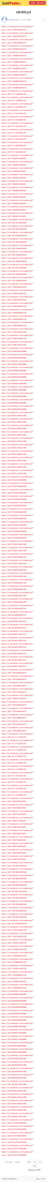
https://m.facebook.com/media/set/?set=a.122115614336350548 (17, 234)
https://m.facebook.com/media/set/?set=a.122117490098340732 (17, 324)
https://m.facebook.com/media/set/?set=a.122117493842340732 (17, 954)
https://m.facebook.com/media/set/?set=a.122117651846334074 (17, 710)
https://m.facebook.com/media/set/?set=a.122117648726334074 (17, 28)
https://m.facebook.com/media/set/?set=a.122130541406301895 (17, 465)
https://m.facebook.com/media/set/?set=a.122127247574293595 (17, 1147)
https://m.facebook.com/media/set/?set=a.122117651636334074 (17, 671)
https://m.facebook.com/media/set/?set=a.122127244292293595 (17, 536)
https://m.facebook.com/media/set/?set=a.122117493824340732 (17, 947)
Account (41, 3)
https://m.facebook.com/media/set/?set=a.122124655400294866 (17, 369)
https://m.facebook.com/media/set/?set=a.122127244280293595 (17, 529)
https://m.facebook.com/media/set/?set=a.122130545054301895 (17, 1070)
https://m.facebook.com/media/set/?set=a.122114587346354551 (17, 838)
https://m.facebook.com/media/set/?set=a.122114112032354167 (17, 124)
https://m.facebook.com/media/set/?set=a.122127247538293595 (17, 1134)
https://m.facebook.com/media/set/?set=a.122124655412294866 (17, 382)
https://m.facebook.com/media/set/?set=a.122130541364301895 (17, 433)
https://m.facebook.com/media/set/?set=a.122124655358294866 (17, 349)
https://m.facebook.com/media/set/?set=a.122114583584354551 (17, 189)
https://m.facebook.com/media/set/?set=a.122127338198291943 (17, 574)
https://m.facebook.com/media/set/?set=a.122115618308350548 (17, 883)
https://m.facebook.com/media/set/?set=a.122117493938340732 (17, 973)
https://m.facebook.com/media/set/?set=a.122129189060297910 (17, 607)
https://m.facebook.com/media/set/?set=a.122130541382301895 (17, 452)
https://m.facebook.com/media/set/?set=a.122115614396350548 (17, 279)
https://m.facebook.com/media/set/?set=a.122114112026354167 (17, 118)
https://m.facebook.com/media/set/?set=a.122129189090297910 (17, 626)
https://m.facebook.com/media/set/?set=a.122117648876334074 (17, 79)
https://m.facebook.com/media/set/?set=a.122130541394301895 (17, 459)
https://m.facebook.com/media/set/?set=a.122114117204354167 (17, 774)
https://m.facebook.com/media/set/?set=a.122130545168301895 (17, 1102)
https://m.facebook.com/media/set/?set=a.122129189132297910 (17, 645)
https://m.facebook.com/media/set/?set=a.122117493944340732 (17, 980)
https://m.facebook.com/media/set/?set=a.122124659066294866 (17, 1018)
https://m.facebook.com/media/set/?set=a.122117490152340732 (17, 343)
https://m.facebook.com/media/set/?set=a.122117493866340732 (17, 960)
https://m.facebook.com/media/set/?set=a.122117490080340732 (17, 317)
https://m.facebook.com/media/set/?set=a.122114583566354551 (17, 169)
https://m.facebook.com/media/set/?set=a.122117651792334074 (17, 690)
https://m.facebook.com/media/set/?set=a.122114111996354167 (17, 99)
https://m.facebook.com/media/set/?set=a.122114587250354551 (17, 800)
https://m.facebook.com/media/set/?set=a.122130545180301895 (17, 1108)
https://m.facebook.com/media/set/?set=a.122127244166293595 (17, 484)
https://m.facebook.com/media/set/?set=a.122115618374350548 (17, 915)
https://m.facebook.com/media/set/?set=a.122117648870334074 (17, 73)
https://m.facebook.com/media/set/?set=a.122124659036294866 (17, 1005)
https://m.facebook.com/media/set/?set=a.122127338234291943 (17, 594)
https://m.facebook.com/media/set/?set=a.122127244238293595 (17, 510)
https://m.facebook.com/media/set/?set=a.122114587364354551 (17, 851)
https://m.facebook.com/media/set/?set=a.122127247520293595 (17, 1121)
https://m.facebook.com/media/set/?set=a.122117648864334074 (17, 67)
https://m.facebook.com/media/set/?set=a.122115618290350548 (17, 877)
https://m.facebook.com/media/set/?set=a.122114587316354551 (17, 819)
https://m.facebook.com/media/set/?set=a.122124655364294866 (17, 356)
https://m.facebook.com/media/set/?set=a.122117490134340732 (17, 330)
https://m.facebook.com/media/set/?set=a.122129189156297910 (17, 652)
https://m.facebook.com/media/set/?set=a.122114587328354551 (17, 832)
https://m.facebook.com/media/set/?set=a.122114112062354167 (17, 150)
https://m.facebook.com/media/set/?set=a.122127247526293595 (17, 1127)
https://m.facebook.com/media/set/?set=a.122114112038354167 (17, 131)
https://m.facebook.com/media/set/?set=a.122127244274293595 (17, 523)
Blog (38, 1178)
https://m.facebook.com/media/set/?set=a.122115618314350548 (17, 890)
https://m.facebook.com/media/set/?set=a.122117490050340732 (17, 298)
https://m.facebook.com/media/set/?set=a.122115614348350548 (17, 247)
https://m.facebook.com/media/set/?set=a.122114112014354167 (17, 112)
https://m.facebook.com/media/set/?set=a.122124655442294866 (17, 401)
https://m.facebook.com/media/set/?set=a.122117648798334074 (17, 41)
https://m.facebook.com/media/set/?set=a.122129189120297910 (17, 639)
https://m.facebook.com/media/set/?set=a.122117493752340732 (17, 928)
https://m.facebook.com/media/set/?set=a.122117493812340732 (17, 941)
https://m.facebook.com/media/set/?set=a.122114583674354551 (17, 214)
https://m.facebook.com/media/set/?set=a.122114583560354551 (17, 163)
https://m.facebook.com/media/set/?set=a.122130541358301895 (17, 427)
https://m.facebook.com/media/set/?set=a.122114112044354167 (17, 137)
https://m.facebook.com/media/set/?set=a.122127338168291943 (17, 555)
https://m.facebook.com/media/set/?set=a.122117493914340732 (17, 967)
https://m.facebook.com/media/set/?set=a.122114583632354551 (17, 195)
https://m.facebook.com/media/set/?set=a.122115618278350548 (17, 864)
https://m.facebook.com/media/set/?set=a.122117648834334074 (17, 54)
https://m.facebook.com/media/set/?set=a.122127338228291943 (17, 587)
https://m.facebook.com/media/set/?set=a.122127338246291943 (17, 600)
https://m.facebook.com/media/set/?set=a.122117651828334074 (17, 703)
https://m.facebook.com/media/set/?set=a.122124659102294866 (17, 1031)
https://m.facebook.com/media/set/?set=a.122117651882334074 (17, 729)
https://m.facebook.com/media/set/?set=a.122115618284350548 (17, 870)
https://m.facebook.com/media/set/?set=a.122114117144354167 (17, 761)
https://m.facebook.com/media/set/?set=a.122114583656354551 (17, 208)
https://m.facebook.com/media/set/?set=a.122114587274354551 (17, 812)
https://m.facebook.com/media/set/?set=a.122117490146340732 (17, 337)
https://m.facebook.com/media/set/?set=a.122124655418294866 (17, 388)
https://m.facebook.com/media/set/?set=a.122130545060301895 (17, 1076)
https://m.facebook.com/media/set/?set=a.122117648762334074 (17, 34)
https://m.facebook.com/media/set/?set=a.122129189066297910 (17, 613)
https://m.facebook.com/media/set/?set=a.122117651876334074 (17, 722)
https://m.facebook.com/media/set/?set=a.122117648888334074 (17, 86)
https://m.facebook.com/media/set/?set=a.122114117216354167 (17, 780)
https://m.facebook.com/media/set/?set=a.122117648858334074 (17, 60)
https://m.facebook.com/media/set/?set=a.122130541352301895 (17, 420)
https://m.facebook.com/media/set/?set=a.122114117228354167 (17, 793)
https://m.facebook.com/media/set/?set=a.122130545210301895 (17, 1115)
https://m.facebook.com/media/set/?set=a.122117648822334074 (17, 47)
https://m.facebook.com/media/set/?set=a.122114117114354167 (17, 735)
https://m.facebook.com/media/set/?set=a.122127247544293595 (17, 1140)
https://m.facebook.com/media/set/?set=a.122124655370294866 (17, 362)
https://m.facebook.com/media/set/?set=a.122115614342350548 (17, 240)
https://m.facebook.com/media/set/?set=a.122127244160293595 (17, 478)
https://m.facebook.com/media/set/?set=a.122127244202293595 (17, 491)
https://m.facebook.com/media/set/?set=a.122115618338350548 (17, 902)
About (43, 1178)
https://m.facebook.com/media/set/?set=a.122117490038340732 (17, 285)
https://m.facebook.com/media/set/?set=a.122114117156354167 (17, 767)
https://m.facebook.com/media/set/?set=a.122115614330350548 (17, 227)
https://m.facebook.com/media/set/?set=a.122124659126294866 (17, 1044)
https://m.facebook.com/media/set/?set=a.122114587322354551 (17, 825)
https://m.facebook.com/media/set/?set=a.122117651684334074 (17, 684)
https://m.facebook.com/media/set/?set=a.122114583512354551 (17, 157)
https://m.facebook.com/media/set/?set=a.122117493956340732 (17, 986)
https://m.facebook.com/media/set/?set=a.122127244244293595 (17, 517)
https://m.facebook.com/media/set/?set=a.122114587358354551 (17, 845)
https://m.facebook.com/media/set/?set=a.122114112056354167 (17, 144)
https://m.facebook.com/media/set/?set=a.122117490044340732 (17, 292)
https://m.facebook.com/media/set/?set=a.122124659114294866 (17, 1037)
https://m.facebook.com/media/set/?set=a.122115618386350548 (17, 922)
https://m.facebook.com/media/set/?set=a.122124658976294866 (17, 992)
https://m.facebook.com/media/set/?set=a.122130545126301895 (17, 1089)
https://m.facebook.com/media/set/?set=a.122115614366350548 (17, 259)
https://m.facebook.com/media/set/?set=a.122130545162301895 (17, 1095)
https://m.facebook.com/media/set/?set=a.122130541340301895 (17, 414)
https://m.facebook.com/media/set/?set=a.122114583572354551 (17, 176)
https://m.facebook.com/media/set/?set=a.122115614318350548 (17, 221)
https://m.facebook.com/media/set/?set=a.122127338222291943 (17, 581)
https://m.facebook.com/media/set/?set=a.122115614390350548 (17, 272)
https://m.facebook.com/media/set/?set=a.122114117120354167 (17, 742)
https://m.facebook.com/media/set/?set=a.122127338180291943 (17, 568)
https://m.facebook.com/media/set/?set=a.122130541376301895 (17, 446)
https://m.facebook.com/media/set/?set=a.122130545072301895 (17, 1082)
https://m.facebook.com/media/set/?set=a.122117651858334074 (17, 716)
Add (33, 3)
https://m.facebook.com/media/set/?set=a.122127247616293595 (17, 1153)
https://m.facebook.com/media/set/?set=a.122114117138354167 (17, 755)
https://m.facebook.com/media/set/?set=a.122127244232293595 (17, 504)
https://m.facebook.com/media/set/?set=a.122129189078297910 (17, 619)
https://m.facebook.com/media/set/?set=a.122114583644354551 (17, 202)
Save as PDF (35, 1170)
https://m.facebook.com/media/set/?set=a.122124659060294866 (17, 1012)
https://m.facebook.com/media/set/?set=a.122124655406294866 (17, 375)
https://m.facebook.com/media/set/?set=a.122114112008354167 (17, 105)
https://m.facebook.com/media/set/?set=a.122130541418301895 (17, 472)
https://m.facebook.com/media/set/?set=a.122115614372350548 (17, 266)
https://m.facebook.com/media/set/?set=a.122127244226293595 (17, 497)
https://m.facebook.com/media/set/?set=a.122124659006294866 (17, 999)
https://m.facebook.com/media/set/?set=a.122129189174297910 (17, 664)
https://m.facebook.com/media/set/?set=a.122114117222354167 (17, 787)
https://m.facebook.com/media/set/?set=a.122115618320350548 (17, 896)
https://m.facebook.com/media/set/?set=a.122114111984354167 (17, 92)
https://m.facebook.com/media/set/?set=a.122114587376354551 (17, 857)
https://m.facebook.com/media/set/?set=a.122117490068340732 (17, 311)
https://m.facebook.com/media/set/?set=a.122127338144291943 (17, 549)
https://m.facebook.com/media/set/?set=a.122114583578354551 (17, 182)
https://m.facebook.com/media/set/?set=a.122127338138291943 (17, 542)
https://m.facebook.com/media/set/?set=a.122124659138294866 (17, 1050)
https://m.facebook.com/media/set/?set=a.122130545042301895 (17, 1063)
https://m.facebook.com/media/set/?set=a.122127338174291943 (17, 562)
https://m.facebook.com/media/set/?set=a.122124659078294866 (17, 1025)
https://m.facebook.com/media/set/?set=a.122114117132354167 (17, 748)
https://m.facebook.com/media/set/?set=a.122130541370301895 (17, 439)
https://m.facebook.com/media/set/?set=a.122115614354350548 (17, 253)
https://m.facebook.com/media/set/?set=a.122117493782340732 (17, 935)
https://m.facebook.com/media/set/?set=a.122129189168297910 (17, 658)
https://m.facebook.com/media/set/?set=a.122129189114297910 (17, 632)
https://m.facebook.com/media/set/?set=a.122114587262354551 (17, 806)
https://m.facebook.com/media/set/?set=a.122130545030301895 (17, 1057)
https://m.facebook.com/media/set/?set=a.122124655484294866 (17, 407)
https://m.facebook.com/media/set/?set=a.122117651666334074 (17, 677)
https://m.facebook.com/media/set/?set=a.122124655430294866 (17, 394)
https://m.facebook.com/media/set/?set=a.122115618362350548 (17, 909)
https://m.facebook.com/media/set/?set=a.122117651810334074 (17, 697)
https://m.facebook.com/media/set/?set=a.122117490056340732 (17, 304)
